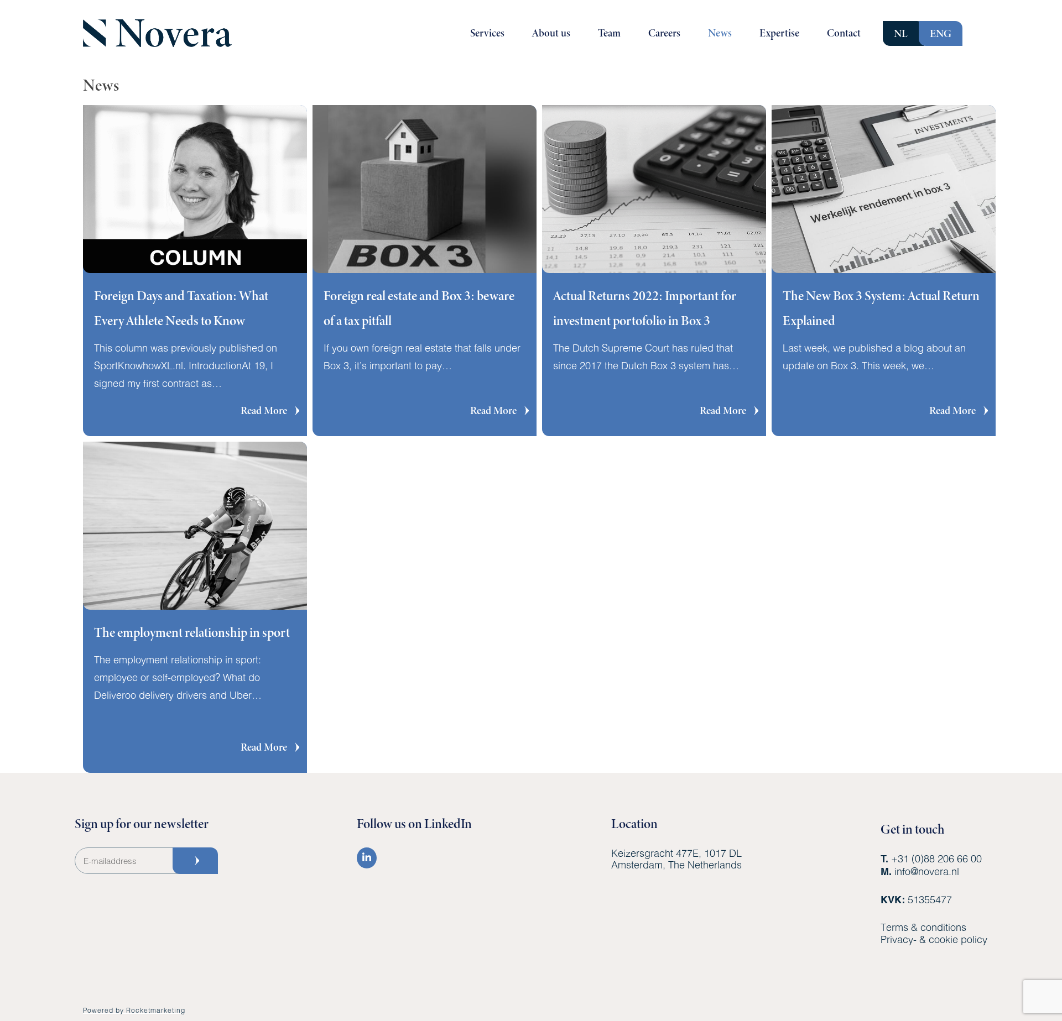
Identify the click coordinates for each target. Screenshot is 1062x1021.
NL (901, 33)
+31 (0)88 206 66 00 (936, 858)
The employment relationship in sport (192, 632)
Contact (844, 32)
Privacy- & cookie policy (934, 939)
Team (609, 32)
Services (487, 32)
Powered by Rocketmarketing (134, 1010)
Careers (664, 32)
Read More (271, 410)
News (720, 32)
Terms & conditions (923, 927)
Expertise (779, 32)
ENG (940, 33)
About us (551, 32)
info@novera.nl (926, 871)
